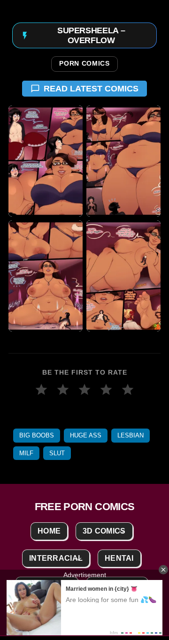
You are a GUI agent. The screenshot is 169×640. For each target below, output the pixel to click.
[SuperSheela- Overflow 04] (123, 275)
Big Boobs (36, 435)
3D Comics (104, 531)
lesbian (130, 435)
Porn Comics (84, 63)
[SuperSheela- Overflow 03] (45, 275)
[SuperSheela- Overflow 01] (45, 161)
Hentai (119, 558)
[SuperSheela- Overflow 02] (123, 161)
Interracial (56, 558)
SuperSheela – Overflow (91, 35)
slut (57, 453)
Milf (26, 453)
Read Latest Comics (91, 88)
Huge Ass (85, 435)
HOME (49, 531)
